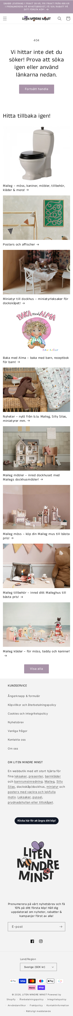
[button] (5, 18)
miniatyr (53, 787)
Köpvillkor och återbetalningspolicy (32, 704)
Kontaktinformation (58, 1005)
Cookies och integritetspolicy (28, 713)
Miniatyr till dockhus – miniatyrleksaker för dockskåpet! (35, 301)
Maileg (50, 781)
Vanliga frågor (17, 731)
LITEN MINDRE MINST (34, 994)
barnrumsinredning (28, 781)
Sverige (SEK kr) (34, 966)
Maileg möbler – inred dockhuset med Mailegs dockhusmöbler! (31, 477)
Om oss (13, 748)
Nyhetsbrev (16, 722)
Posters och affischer (19, 244)
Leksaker (24, 797)
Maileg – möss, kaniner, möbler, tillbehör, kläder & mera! (34, 188)
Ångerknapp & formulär (24, 696)
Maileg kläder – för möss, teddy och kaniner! (36, 651)
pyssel (37, 797)
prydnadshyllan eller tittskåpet (30, 802)
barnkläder (53, 776)
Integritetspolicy (56, 999)
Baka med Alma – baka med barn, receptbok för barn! (36, 360)
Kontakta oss (17, 739)
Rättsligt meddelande (38, 1011)
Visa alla (36, 669)
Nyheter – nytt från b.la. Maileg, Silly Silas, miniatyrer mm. (35, 418)
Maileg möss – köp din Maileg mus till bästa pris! (36, 536)
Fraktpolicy (36, 1005)
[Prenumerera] (60, 926)
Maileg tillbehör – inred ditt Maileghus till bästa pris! (34, 595)
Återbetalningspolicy (31, 999)
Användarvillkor (17, 1005)
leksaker (20, 776)
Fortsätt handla (36, 89)
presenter (36, 776)
